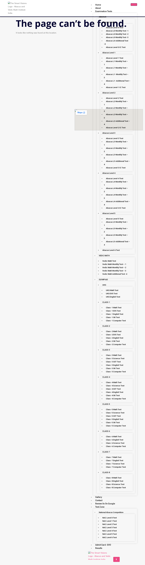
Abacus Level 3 (108, 133)
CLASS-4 (106, 377)
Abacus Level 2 (108, 93)
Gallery (98, 497)
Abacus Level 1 (108, 53)
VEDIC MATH (104, 256)
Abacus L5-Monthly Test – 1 (116, 223)
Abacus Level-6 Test (111, 250)
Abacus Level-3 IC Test (115, 168)
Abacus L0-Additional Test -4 (116, 42)
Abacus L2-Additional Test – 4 (117, 122)
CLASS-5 (106, 404)
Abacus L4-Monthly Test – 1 (116, 183)
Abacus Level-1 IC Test (115, 87)
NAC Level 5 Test (109, 534)
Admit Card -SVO (103, 545)
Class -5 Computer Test (116, 426)
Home (98, 5)
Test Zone (99, 507)
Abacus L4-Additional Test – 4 (117, 203)
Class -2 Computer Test (116, 344)
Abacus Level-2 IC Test (115, 128)
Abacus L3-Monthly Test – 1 (116, 143)
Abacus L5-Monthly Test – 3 (116, 236)
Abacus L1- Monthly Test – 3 (116, 76)
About (98, 8)
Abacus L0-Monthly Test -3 (117, 37)
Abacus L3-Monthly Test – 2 (116, 149)
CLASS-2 (106, 326)
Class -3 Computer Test (116, 372)
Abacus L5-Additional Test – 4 (117, 243)
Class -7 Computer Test (116, 467)
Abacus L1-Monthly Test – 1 (116, 63)
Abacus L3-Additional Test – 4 (117, 163)
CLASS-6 (106, 431)
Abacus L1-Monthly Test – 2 (116, 69)
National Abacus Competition (111, 512)
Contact (98, 500)
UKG (104, 285)
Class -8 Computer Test (116, 487)
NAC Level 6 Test (109, 537)
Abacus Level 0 (108, 22)
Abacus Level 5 (108, 213)
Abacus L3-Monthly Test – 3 (116, 156)
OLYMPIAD (103, 279)
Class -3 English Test (114, 365)
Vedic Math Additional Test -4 (114, 274)
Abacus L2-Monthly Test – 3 (116, 116)
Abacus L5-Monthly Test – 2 (116, 230)
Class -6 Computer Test (116, 446)
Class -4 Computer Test (116, 399)
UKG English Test (113, 297)
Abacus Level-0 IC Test (115, 47)
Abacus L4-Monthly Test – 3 (116, 196)
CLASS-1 (106, 302)
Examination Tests (103, 11)
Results (98, 548)
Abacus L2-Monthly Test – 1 (116, 103)
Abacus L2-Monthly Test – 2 (116, 109)
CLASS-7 (106, 452)
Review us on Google (105, 504)
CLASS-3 (106, 350)
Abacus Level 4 (108, 173)
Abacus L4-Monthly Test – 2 (116, 190)
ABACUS (102, 17)
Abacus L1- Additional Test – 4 (117, 82)
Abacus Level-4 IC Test (115, 208)
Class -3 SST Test (113, 362)
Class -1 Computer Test (116, 321)
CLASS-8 (106, 472)
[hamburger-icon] (134, 4)
